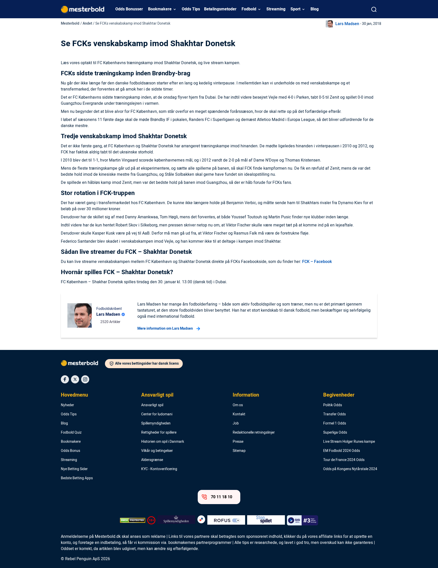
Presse (238, 441)
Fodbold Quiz (71, 432)
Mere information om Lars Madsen (165, 328)
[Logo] (83, 364)
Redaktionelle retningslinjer (254, 432)
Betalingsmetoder (220, 9)
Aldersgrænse (152, 460)
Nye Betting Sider (74, 469)
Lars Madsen (347, 24)
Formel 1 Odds (334, 423)
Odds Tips (191, 9)
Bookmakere (160, 9)
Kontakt (239, 414)
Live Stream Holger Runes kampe (349, 441)
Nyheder (67, 405)
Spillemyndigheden (156, 423)
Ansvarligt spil (157, 395)
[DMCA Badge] (132, 520)
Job (236, 423)
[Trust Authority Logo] (176, 520)
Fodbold (249, 9)
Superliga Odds (335, 432)
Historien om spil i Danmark (162, 441)
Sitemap (239, 450)
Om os (238, 405)
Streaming (275, 9)
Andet (87, 23)
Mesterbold (70, 23)
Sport (295, 9)
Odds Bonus (70, 450)
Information (246, 395)
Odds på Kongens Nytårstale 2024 (350, 469)
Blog (315, 9)
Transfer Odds (334, 414)
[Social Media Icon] (65, 379)
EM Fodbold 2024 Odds (341, 450)
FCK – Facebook (317, 262)
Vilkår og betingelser (157, 450)
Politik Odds (332, 405)
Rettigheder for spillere (158, 432)
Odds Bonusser (129, 9)
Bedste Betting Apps (77, 478)
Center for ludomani (156, 414)
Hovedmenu (74, 395)
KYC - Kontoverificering (159, 469)
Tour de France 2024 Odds (343, 460)
